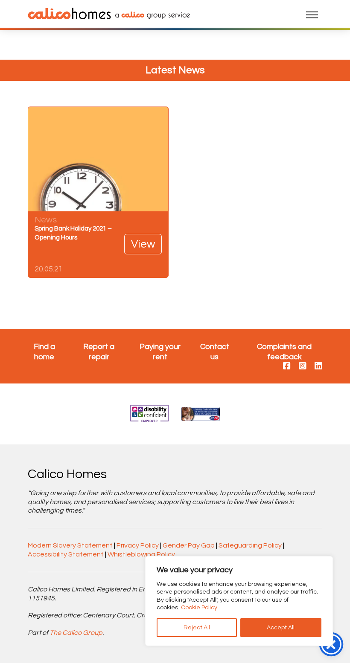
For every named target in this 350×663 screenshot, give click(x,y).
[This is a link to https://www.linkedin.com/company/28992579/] (318, 366)
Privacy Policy (138, 545)
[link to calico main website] (150, 15)
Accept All (281, 628)
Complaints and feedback (284, 351)
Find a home (44, 351)
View (143, 244)
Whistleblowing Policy (141, 554)
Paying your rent (160, 351)
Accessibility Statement (66, 554)
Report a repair (98, 351)
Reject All (197, 628)
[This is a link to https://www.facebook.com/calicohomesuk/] (287, 366)
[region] (239, 601)
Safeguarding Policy (250, 545)
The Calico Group (76, 632)
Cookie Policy (199, 608)
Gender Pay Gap (189, 545)
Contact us (214, 351)
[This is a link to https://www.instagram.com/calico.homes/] (302, 366)
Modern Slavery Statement (70, 545)
